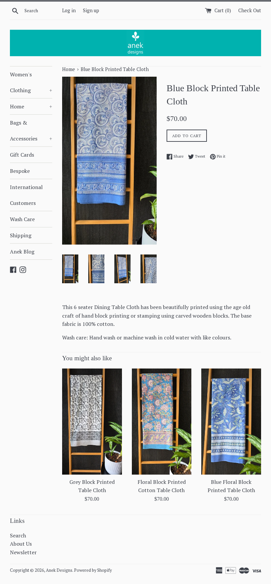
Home (31, 106)
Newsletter (23, 552)
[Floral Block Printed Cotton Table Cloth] (162, 422)
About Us (21, 543)
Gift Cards (22, 154)
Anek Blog (22, 251)
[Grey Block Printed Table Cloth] (92, 422)
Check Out (249, 10)
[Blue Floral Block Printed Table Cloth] (231, 422)
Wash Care (22, 219)
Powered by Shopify (93, 570)
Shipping (20, 235)
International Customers (26, 195)
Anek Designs (59, 570)
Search (18, 535)
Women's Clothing (31, 82)
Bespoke (20, 171)
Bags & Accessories (31, 130)
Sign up (91, 10)
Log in (69, 10)
